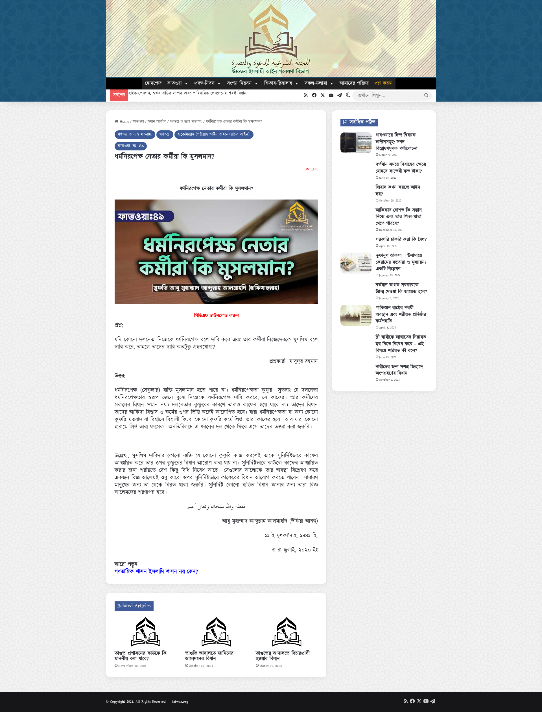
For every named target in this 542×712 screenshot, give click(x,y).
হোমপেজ (153, 83)
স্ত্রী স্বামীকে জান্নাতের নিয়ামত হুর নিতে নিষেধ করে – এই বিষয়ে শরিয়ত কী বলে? (401, 344)
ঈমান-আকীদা (157, 121)
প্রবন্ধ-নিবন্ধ (204, 83)
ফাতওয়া (174, 83)
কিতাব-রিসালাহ (278, 83)
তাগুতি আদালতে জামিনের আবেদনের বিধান (209, 656)
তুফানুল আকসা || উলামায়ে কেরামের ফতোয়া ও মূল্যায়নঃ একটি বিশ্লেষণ (401, 262)
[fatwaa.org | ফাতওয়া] (271, 38)
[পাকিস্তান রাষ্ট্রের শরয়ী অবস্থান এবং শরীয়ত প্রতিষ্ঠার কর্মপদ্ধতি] (355, 315)
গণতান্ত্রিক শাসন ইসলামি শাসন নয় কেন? (156, 572)
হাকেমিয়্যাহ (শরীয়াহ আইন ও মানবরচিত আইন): (214, 134)
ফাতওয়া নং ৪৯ (131, 146)
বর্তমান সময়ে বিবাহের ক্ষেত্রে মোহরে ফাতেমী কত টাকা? (401, 168)
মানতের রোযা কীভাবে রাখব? (155, 93)
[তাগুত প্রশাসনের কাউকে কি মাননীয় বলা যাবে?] (146, 632)
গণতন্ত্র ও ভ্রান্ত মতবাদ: (186, 121)
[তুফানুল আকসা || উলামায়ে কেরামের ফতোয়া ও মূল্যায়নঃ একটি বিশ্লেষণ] (355, 263)
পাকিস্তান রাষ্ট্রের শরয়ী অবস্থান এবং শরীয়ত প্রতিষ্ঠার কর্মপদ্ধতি (401, 314)
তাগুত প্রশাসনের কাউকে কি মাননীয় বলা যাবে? (141, 656)
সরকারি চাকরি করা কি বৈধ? (401, 239)
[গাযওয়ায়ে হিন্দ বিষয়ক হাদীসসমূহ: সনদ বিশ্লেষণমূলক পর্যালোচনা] (355, 142)
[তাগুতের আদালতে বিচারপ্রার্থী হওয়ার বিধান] (287, 632)
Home (123, 121)
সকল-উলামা (316, 83)
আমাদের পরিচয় (354, 83)
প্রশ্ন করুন (383, 83)
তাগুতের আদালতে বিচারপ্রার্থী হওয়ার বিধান (283, 656)
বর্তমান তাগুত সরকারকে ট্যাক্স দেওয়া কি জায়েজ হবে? (401, 288)
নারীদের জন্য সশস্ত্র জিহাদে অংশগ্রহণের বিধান (399, 370)
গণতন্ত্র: (164, 134)
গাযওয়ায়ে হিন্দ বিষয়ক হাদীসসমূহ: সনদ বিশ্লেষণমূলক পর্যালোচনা (397, 142)
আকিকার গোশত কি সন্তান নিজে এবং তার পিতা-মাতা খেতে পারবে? (399, 217)
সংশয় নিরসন (239, 83)
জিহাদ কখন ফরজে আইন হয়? (398, 191)
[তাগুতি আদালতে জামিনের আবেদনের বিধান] (216, 632)
